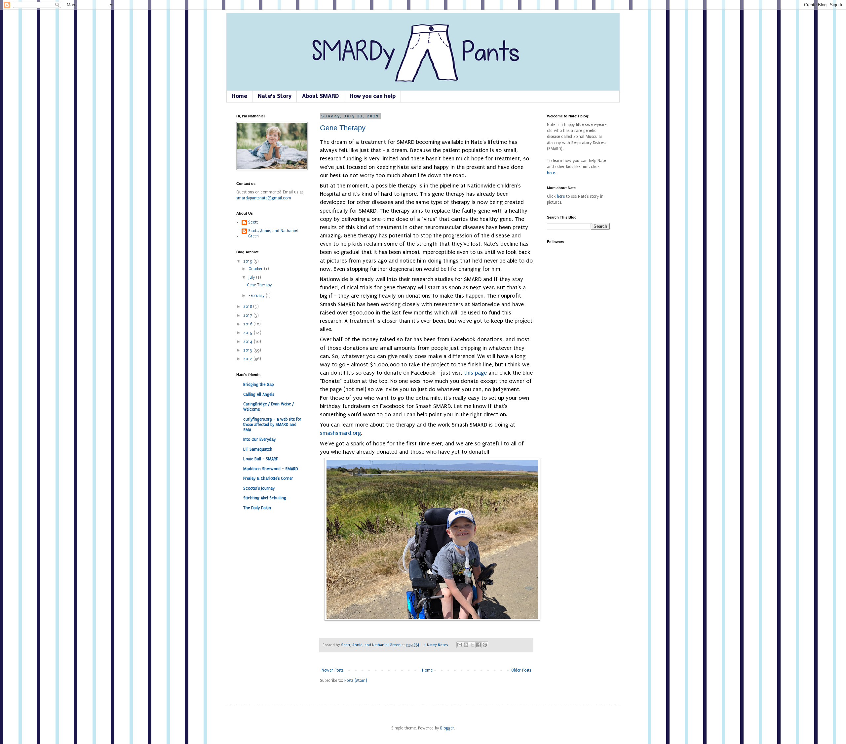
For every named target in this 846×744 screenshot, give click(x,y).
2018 (248, 306)
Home (239, 96)
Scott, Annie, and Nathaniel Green (371, 645)
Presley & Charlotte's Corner (268, 478)
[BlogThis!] (466, 644)
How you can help (373, 96)
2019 (248, 261)
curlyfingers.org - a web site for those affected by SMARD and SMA (272, 424)
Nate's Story (274, 96)
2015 (248, 332)
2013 (248, 350)
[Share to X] (472, 644)
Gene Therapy (342, 128)
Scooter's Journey (259, 488)
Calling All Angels (258, 394)
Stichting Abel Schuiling (264, 498)
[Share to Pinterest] (484, 644)
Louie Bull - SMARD (260, 459)
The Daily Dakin (257, 508)
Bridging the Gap (258, 384)
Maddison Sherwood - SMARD (270, 469)
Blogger (447, 728)
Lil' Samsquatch (257, 449)
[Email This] (459, 644)
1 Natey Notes (436, 645)
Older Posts (521, 670)
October (256, 269)
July (252, 277)
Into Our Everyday (259, 439)
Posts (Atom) (355, 680)
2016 (248, 324)
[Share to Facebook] (478, 644)
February (257, 295)
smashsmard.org (341, 433)
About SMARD (320, 96)
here (551, 173)
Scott (253, 222)
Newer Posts (332, 670)
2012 (248, 358)
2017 (248, 315)
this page (475, 373)
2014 (248, 341)
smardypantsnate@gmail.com (263, 198)
